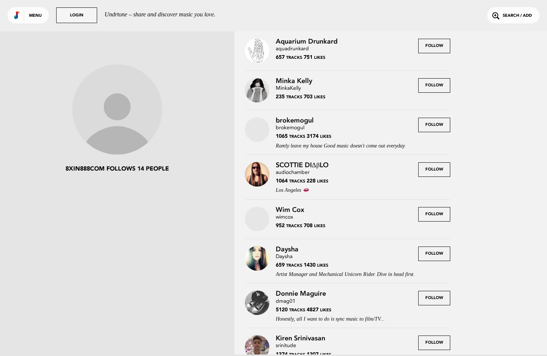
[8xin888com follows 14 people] (117, 110)
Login (76, 15)
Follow (434, 46)
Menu (35, 16)
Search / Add (517, 16)
